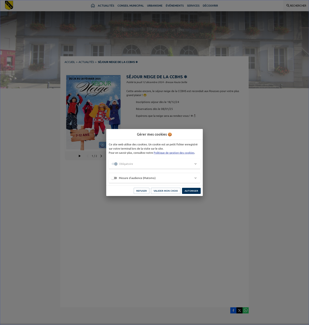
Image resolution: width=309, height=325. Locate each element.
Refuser (141, 190)
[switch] (113, 178)
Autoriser (191, 190)
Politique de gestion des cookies (174, 152)
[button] (154, 164)
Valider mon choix (166, 190)
